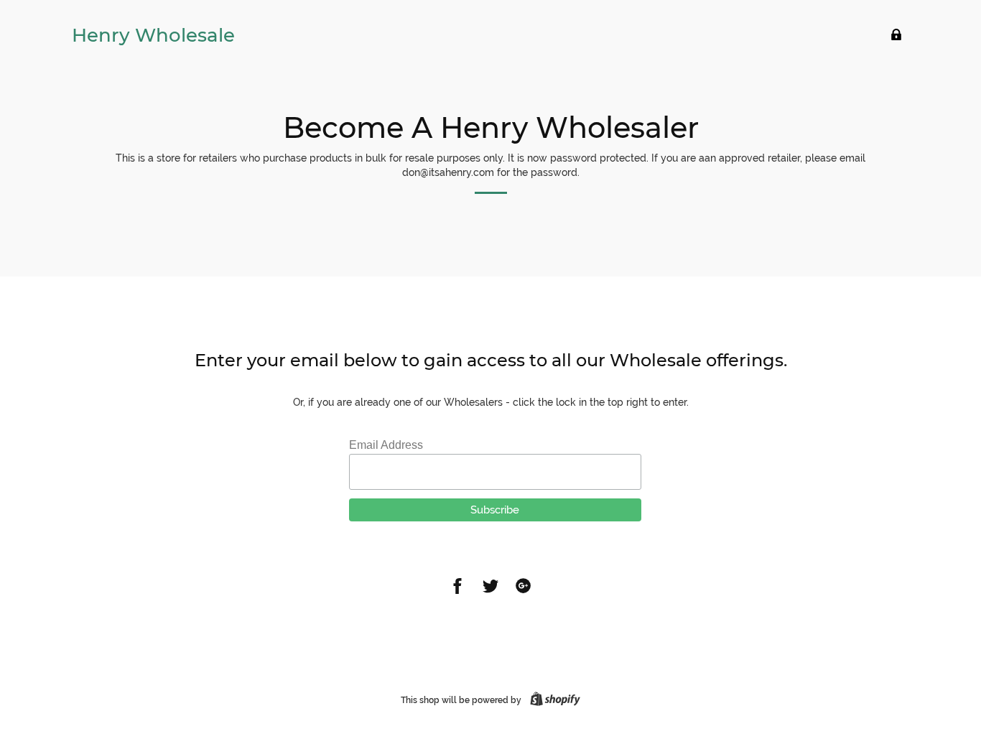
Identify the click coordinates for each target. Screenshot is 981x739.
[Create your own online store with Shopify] (552, 700)
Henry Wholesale (153, 35)
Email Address (386, 445)
